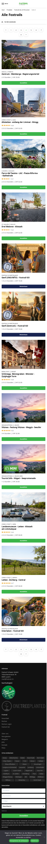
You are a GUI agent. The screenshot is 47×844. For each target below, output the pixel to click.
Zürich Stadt (6, 120)
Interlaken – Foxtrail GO (13, 631)
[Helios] (23, 407)
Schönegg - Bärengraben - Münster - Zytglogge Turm (18, 375)
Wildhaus (41, 777)
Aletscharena (14, 758)
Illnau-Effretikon (10, 764)
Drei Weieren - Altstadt (12, 226)
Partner (4, 721)
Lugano (4, 171)
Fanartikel (5, 718)
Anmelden (23, 816)
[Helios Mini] (23, 458)
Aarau (5, 758)
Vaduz (4, 72)
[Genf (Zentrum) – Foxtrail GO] (23, 306)
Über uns (5, 734)
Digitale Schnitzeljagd (10, 275)
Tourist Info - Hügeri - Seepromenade (19, 478)
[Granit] (23, 354)
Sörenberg (25, 774)
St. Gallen (5, 224)
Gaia (14, 120)
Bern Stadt (5, 372)
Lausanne (22, 767)
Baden (22, 758)
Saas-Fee (40, 770)
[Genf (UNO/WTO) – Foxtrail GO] (23, 258)
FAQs (3, 748)
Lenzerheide (40, 767)
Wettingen (19, 777)
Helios (17, 425)
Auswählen (23, 83)
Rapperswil (29, 770)
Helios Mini (19, 476)
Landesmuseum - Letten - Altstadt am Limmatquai (17, 527)
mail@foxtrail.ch (8, 679)
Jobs (3, 742)
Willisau (8, 780)
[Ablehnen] (44, 837)
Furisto (10, 72)
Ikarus (15, 578)
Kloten (24, 764)
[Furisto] (23, 54)
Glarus (32, 761)
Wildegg (32, 777)
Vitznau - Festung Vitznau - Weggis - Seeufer (21, 427)
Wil (26, 777)
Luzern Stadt (17, 770)
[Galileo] (23, 153)
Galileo (11, 171)
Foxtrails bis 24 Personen (22, 10)
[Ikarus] (23, 560)
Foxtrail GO (6, 727)
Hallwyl (41, 761)
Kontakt (4, 745)
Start (3, 10)
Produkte (9, 10)
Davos (17, 761)
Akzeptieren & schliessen (19, 841)
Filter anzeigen (10, 22)
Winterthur (22, 780)
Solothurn (6, 774)
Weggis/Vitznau (7, 425)
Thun (34, 774)
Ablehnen (34, 841)
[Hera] (23, 507)
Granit (13, 372)
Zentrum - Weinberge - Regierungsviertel (20, 74)
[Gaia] (23, 102)
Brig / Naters (7, 761)
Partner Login (7, 724)
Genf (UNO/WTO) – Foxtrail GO (16, 277)
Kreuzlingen (37, 764)
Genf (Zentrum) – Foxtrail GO (15, 326)
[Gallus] (23, 207)
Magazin (5, 739)
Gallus (12, 224)
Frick (24, 761)
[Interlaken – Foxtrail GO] (23, 611)
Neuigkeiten (6, 736)
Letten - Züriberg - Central (13, 580)
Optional (4, 811)
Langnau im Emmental (9, 767)
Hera (14, 524)
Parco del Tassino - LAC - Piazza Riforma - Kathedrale (20, 174)
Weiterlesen (23, 286)
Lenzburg (30, 767)
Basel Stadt (30, 758)
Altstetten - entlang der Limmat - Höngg (20, 122)
